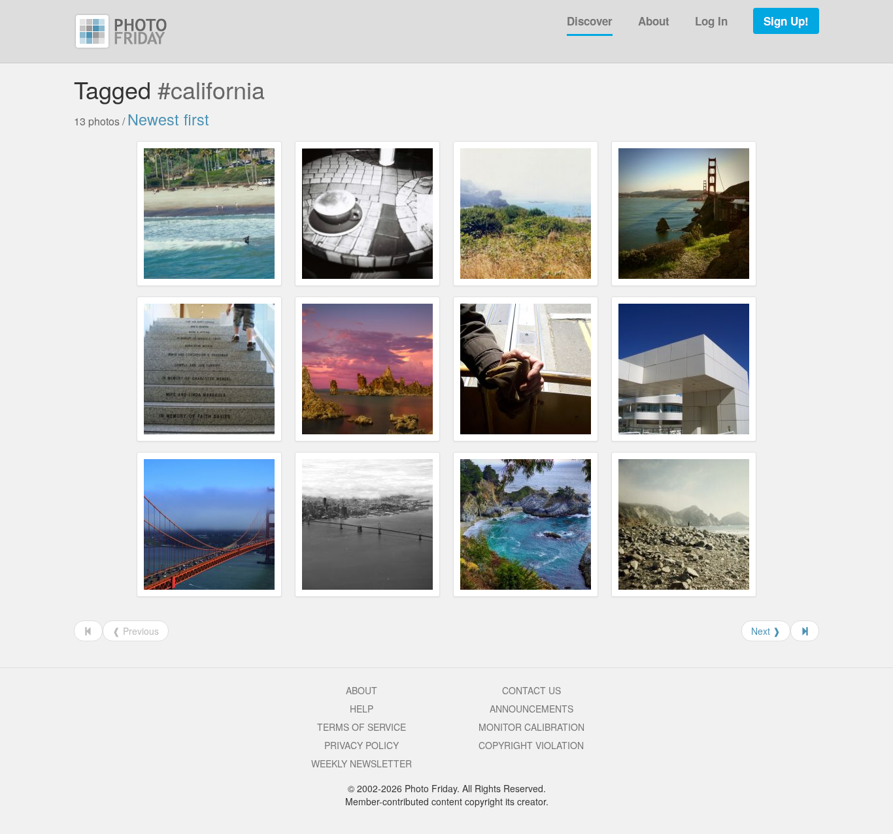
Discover (590, 21)
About (653, 21)
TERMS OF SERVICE (361, 726)
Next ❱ (766, 630)
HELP (361, 708)
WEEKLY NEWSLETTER (361, 763)
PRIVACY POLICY (361, 745)
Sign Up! (786, 21)
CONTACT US (531, 690)
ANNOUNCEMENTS (531, 708)
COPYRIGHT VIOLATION (531, 745)
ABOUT (361, 690)
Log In (711, 21)
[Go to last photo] (804, 630)
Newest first (168, 119)
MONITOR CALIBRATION (531, 726)
